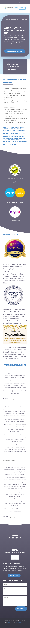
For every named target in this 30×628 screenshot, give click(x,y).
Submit (21, 608)
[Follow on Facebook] (13, 557)
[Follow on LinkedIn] (17, 557)
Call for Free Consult (15, 51)
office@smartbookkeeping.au (15, 552)
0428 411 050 (23, 2)
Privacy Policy (10, 622)
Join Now (14, 575)
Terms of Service (19, 622)
